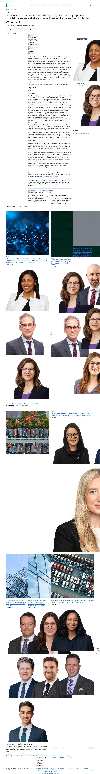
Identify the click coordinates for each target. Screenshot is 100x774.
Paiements (56, 773)
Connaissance (24, 755)
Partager (32, 190)
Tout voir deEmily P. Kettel (31, 404)
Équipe (32, 5)
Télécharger (42, 190)
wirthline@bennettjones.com (36, 202)
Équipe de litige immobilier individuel (48, 176)
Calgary (38, 755)
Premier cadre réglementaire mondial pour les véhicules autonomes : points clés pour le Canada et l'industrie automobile (72, 601)
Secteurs (45, 5)
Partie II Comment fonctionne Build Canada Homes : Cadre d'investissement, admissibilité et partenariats (71, 414)
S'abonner (50, 190)
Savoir (51, 5)
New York (62, 757)
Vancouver (53, 757)
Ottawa (69, 755)
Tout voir (26, 206)
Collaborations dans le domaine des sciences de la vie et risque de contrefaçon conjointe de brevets (61, 262)
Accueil (8, 9)
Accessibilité (50, 773)
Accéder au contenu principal (7, 1)
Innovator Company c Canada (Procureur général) (40, 84)
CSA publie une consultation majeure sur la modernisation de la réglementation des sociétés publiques (16, 603)
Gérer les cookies (49, 770)
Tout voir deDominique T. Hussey (14, 404)
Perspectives (13, 9)
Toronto (53, 755)
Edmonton (61, 755)
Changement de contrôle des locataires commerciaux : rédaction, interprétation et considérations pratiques (37, 603)
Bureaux (70, 5)
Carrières (63, 5)
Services (38, 5)
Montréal (70, 757)
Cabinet (57, 5)
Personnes (8, 755)
